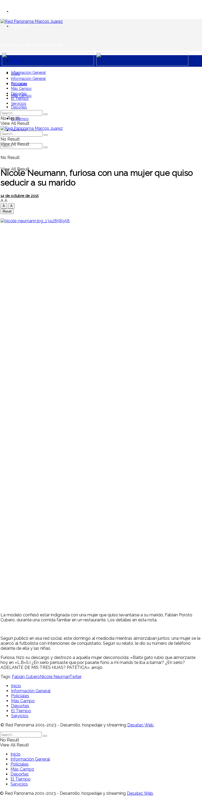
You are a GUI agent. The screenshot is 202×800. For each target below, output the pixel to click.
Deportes (19, 107)
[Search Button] (45, 147)
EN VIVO (18, 11)
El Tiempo (20, 119)
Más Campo (21, 88)
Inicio (15, 61)
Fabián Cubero (26, 676)
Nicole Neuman (54, 676)
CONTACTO (20, 26)
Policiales (19, 83)
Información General (28, 72)
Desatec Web (140, 724)
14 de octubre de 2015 (20, 196)
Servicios (18, 103)
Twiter (75, 676)
